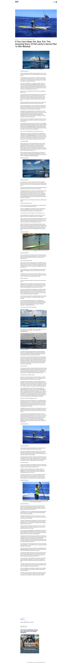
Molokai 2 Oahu (26, 622)
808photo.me (41, 69)
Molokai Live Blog (32, 135)
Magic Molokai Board (32, 126)
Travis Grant (32, 622)
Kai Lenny (22, 622)
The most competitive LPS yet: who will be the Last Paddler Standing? (29, 631)
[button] (36, 23)
